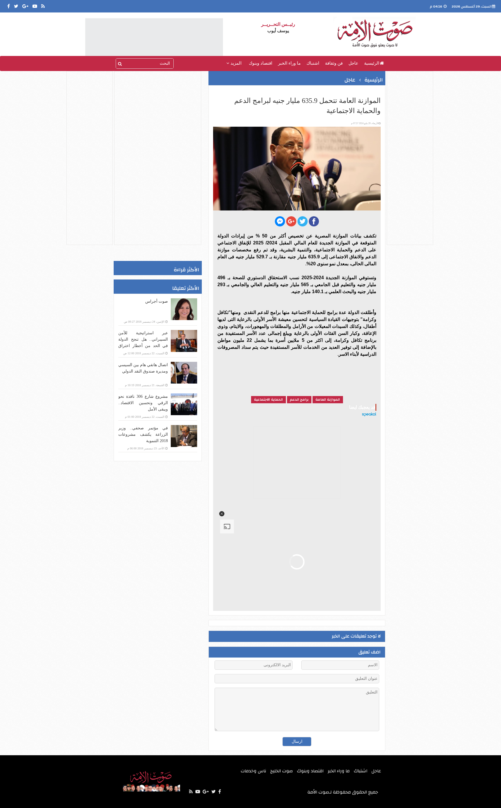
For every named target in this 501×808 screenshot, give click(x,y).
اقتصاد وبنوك (260, 63)
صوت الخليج (281, 771)
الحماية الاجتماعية (268, 399)
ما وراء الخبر (289, 63)
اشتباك (312, 63)
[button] (221, 513)
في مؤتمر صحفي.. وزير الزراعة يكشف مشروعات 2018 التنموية (143, 434)
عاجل (353, 63)
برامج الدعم (299, 399)
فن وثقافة (334, 63)
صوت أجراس (156, 301)
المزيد (235, 63)
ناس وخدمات (253, 771)
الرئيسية (371, 63)
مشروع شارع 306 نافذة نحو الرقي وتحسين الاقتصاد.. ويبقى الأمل (143, 402)
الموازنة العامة (327, 399)
